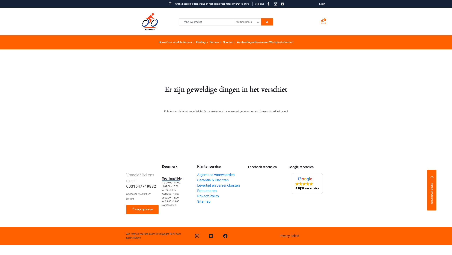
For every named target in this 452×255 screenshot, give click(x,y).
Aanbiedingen (246, 42)
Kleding (201, 42)
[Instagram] (197, 236)
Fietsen (214, 42)
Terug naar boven (432, 193)
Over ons (172, 42)
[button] (307, 183)
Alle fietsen (185, 42)
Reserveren (262, 42)
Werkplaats (276, 42)
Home (162, 42)
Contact (288, 42)
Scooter (228, 42)
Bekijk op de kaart (144, 209)
